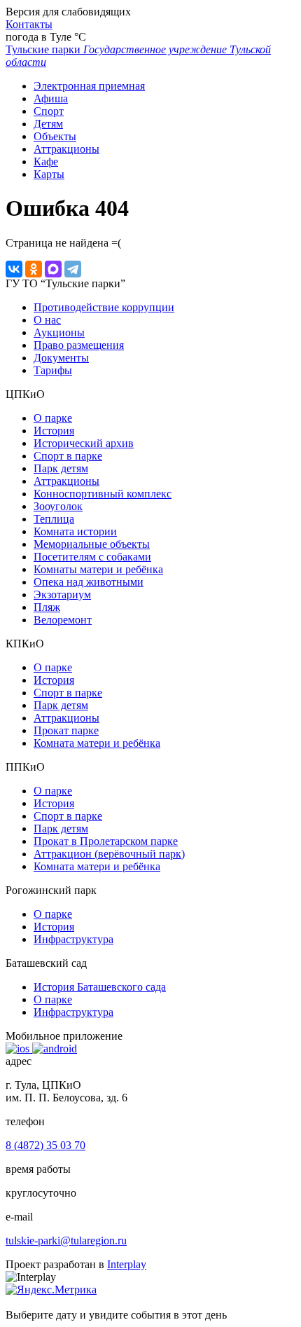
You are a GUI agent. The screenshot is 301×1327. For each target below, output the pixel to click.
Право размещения (79, 345)
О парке (53, 418)
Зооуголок (58, 506)
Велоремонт (63, 620)
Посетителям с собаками (92, 557)
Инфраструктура (73, 939)
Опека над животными (89, 582)
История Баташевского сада (100, 987)
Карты (49, 174)
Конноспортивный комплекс (103, 494)
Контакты (29, 24)
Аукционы (59, 332)
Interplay (126, 1264)
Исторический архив (84, 443)
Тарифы (53, 370)
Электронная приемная (89, 86)
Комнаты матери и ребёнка (98, 569)
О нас (47, 320)
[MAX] (53, 269)
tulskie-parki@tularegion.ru (66, 1240)
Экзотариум (62, 594)
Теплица (54, 519)
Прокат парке (66, 730)
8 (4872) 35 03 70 (45, 1145)
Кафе (46, 161)
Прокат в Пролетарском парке (106, 841)
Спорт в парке (68, 456)
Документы (61, 358)
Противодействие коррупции (104, 307)
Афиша (51, 98)
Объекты (55, 136)
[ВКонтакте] (14, 269)
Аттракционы (66, 149)
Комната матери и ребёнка (97, 743)
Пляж (47, 607)
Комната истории (75, 531)
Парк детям (61, 468)
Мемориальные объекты (92, 544)
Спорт (49, 111)
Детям (48, 124)
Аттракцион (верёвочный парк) (109, 854)
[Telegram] (72, 269)
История (54, 430)
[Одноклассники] (33, 269)
